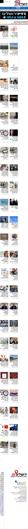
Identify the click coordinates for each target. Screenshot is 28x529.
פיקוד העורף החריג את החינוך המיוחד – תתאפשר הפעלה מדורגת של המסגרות (4, 157)
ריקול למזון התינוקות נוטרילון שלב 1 (4, 276)
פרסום (2, 515)
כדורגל (2, 473)
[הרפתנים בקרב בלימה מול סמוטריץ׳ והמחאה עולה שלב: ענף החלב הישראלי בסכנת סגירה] (14, 291)
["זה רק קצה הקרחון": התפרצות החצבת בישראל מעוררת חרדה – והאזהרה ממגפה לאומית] (14, 309)
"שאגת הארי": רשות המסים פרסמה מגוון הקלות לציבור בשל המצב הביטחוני (4, 174)
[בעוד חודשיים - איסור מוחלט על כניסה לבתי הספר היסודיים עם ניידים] (4, 291)
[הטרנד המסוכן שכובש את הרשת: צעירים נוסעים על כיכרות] (14, 101)
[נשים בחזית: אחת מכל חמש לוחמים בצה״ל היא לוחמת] (14, 187)
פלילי (26, 10)
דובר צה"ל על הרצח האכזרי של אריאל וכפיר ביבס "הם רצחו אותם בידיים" (14, 416)
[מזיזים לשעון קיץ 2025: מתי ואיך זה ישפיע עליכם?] (4, 395)
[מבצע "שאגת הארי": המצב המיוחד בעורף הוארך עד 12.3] (4, 222)
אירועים (2, 481)
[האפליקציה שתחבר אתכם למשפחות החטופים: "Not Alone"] (4, 430)
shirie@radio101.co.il (20, 501)
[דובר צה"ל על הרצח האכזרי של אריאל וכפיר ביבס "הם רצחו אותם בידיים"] (14, 412)
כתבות (2, 483)
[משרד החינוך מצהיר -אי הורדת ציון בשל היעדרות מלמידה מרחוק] (14, 153)
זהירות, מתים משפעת (5, 414)
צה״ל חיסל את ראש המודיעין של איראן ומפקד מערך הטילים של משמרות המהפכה (14, 383)
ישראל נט (2, 506)
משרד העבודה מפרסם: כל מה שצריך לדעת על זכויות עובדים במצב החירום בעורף (4, 365)
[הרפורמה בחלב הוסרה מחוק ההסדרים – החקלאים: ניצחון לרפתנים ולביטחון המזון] (14, 170)
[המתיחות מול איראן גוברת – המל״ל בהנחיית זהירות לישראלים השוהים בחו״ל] (14, 257)
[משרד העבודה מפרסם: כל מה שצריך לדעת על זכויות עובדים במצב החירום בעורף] (4, 360)
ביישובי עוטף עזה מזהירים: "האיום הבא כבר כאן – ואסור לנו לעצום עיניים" (4, 53)
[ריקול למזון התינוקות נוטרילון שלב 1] (4, 274)
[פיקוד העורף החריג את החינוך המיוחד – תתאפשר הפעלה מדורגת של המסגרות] (4, 153)
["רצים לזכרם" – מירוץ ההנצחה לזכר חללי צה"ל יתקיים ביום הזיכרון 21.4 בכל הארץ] (4, 118)
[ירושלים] (20, 6)
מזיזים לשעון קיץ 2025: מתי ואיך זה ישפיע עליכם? (4, 398)
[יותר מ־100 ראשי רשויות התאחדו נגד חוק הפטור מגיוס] (4, 31)
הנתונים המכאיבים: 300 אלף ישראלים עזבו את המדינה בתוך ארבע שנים (14, 88)
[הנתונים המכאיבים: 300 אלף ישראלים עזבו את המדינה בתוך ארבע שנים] (14, 83)
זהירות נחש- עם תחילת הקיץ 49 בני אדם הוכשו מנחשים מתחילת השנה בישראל (4, 88)
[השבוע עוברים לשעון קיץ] (4, 135)
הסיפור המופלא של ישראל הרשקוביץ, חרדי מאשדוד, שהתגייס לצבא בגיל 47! (14, 452)
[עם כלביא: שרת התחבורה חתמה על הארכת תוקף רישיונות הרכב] (14, 360)
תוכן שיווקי (2, 488)
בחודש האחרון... (5, 416)
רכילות (8, 8)
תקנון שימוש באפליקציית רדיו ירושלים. (18, 492)
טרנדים (2, 484)
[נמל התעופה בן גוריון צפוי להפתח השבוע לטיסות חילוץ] (4, 205)
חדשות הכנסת (7, 10)
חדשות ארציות (14, 23)
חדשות (18, 8)
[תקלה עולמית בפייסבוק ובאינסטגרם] (14, 66)
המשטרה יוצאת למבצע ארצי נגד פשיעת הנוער (4, 103)
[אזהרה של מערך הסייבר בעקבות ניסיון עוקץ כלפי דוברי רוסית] (14, 430)
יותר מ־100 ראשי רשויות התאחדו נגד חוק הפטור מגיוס (5, 35)
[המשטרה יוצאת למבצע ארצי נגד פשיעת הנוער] (4, 101)
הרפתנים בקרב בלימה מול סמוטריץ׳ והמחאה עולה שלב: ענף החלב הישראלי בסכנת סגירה (14, 296)
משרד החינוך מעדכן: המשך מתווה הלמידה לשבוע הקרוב (4, 190)
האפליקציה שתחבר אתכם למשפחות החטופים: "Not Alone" (4, 434)
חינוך (18, 10)
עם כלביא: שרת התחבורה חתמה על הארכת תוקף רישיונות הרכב (14, 364)
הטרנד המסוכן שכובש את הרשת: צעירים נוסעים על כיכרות (14, 104)
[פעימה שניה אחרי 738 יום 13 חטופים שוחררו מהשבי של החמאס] (14, 326)
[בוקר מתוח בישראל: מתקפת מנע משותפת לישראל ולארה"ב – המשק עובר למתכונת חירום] (4, 239)
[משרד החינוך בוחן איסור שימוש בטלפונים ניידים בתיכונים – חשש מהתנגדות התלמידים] (14, 274)
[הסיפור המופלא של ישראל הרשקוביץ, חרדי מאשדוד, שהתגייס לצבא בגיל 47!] (14, 447)
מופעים (2, 479)
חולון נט (2, 514)
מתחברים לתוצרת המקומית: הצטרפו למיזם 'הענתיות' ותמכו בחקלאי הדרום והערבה (4, 452)
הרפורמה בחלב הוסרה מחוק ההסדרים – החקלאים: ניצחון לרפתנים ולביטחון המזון (14, 174)
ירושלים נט (24, 8)
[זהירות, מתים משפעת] (4, 412)
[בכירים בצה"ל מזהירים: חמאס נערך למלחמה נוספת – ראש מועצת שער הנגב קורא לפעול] (14, 49)
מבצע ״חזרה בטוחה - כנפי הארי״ (14, 207)
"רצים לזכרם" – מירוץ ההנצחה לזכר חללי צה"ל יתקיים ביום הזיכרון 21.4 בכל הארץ (4, 123)
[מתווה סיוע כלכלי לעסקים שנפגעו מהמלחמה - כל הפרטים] (4, 343)
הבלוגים (2, 485)
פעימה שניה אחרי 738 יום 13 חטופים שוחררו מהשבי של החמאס (14, 330)
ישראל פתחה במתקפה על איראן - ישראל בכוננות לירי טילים (14, 399)
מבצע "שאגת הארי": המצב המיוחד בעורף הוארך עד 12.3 (4, 225)
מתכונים (2, 507)
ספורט (13, 8)
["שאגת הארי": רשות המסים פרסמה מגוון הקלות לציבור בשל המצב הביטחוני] (4, 170)
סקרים (21, 10)
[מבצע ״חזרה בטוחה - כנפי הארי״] (14, 205)
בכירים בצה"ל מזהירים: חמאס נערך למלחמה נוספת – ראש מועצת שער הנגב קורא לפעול (14, 53)
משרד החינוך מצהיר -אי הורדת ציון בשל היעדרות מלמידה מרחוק (14, 156)
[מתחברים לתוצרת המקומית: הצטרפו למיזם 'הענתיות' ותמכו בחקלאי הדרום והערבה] (4, 447)
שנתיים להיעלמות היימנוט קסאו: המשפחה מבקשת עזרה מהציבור (4, 261)
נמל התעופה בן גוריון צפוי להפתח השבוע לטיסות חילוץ (4, 207)
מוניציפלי (13, 10)
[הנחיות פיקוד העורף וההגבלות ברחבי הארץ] (14, 239)
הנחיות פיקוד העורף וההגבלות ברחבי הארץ (14, 242)
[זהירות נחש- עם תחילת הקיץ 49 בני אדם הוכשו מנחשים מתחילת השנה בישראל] (4, 83)
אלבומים (2, 480)
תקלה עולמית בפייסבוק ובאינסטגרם (14, 69)
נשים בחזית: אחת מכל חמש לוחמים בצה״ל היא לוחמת (14, 190)
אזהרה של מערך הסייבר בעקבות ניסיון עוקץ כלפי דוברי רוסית (14, 434)
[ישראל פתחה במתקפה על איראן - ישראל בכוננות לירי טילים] (14, 395)
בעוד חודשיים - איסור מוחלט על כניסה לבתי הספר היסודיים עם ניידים (4, 295)
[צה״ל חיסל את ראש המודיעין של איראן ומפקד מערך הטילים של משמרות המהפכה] (14, 378)
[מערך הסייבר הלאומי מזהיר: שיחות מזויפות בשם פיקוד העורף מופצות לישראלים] (4, 378)
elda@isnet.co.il (17, 487)
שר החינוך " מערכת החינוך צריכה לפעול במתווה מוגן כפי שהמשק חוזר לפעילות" (4, 70)
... (17, 71)
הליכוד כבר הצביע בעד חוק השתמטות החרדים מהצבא (14, 347)
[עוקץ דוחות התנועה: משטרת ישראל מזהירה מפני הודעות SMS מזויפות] (14, 31)
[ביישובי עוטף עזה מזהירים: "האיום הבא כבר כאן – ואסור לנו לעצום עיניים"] (4, 49)
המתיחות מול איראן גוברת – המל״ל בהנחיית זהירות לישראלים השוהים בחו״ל (14, 261)
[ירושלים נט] (18, 477)
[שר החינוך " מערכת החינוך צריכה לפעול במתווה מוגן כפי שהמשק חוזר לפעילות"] (4, 66)
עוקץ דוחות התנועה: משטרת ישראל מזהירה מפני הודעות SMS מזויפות (14, 36)
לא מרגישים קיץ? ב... (4, 139)
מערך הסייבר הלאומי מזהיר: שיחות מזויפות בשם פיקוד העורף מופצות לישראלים (4, 382)
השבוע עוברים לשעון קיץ (4, 137)
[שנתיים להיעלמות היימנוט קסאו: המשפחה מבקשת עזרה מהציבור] (4, 257)
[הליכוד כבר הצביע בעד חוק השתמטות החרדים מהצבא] (14, 343)
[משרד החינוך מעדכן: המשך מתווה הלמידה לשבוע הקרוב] (4, 187)
